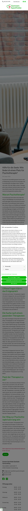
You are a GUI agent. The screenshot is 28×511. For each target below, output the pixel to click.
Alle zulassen (14, 283)
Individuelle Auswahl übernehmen (14, 280)
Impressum (14, 274)
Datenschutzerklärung (6, 274)
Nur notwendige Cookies (14, 277)
